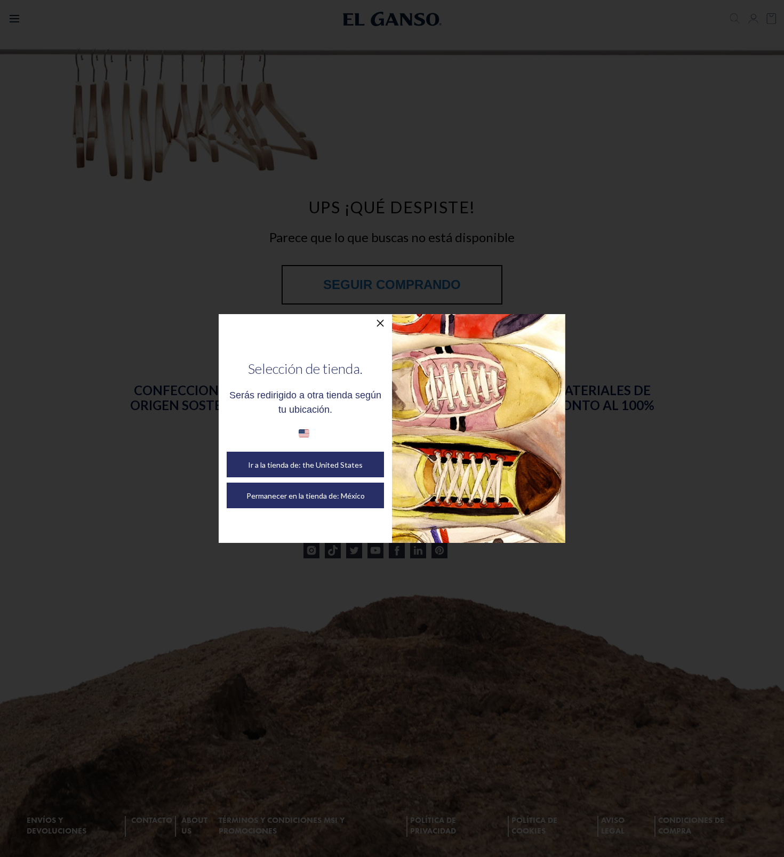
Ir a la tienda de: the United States (305, 464)
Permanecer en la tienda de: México (305, 495)
